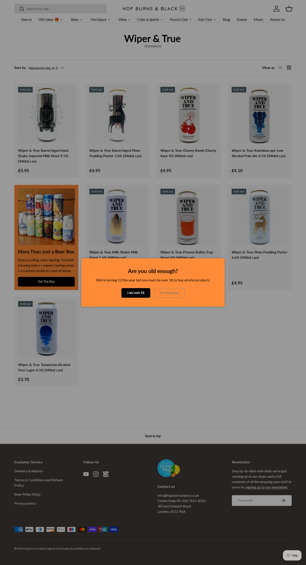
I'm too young (169, 293)
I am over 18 (135, 293)
